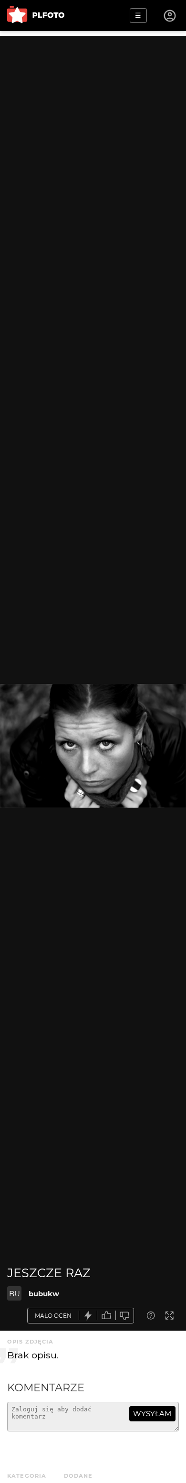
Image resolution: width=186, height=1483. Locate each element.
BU (14, 1293)
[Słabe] (124, 1315)
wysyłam (152, 1413)
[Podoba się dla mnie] (106, 1315)
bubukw (44, 1293)
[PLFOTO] (36, 15)
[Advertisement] (93, 129)
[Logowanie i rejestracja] (170, 16)
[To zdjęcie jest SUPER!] (88, 1315)
